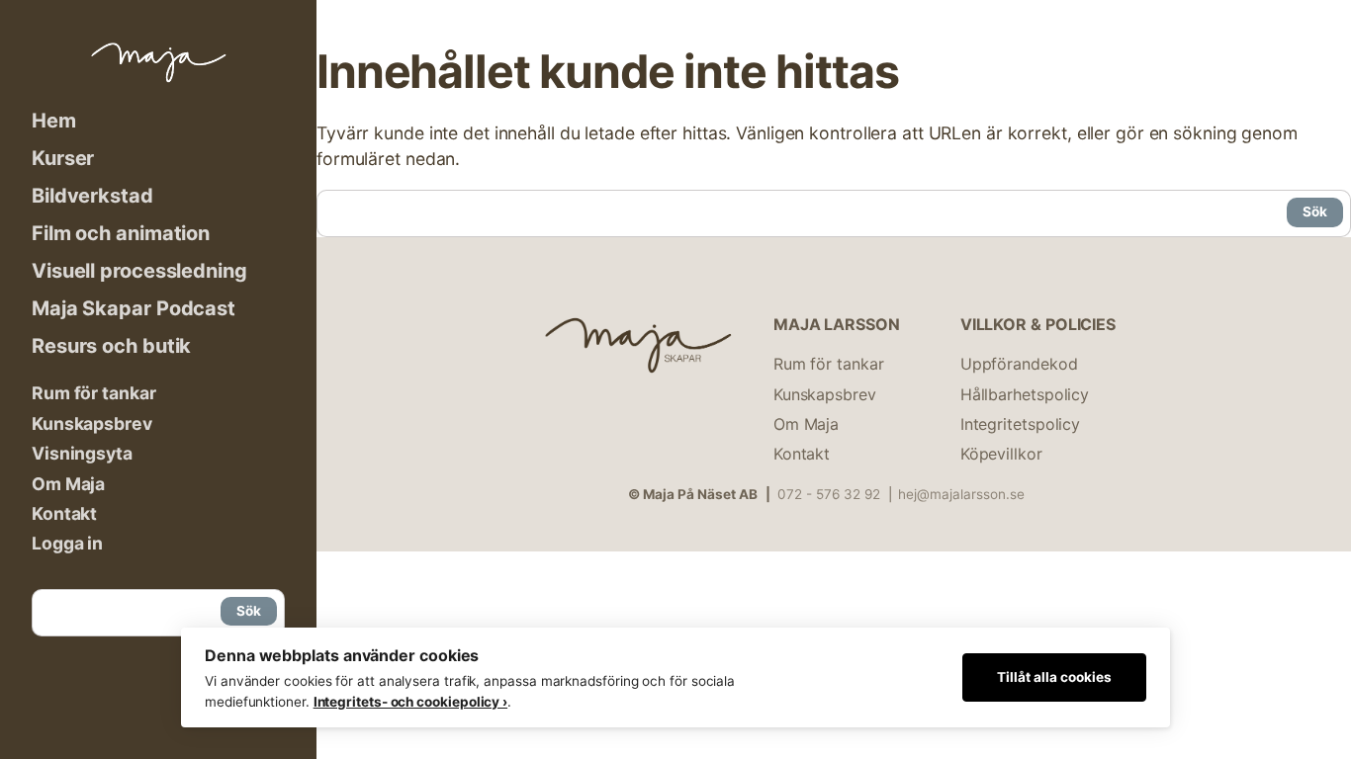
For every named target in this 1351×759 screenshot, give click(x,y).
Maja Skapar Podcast (133, 308)
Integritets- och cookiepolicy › (410, 702)
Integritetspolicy (1020, 424)
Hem (54, 120)
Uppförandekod (1019, 364)
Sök (248, 611)
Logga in (67, 543)
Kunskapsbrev (92, 423)
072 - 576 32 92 (828, 494)
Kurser (63, 158)
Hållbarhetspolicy (1024, 394)
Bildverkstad (92, 196)
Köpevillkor (1001, 454)
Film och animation (121, 233)
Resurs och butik (111, 346)
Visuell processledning (139, 271)
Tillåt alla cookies (1054, 677)
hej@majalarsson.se (961, 494)
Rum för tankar (94, 392)
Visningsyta (82, 453)
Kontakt (64, 513)
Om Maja (68, 483)
